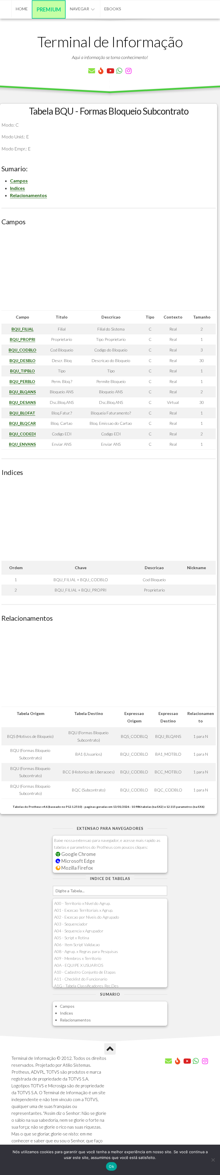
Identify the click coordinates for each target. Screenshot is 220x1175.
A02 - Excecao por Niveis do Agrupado (86, 917)
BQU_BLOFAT (22, 412)
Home (22, 8)
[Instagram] (128, 70)
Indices (17, 188)
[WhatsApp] (119, 70)
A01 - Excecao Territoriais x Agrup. (83, 910)
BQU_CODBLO (22, 349)
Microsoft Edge (77, 861)
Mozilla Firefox (76, 868)
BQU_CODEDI (22, 433)
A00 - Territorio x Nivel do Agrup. (82, 903)
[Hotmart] (100, 70)
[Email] (91, 70)
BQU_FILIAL (22, 329)
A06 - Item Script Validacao (77, 944)
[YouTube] (110, 70)
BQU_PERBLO (22, 381)
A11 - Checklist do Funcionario (80, 978)
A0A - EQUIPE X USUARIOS (78, 965)
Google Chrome (78, 854)
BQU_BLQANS (22, 391)
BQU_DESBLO (22, 360)
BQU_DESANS (22, 402)
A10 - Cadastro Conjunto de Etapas (85, 972)
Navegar (79, 8)
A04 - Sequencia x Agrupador (78, 930)
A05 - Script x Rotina (71, 937)
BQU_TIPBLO (22, 370)
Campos (19, 180)
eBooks (112, 8)
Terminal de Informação (110, 41)
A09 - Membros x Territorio (77, 958)
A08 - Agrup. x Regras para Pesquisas (86, 951)
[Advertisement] (108, 270)
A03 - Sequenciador (71, 923)
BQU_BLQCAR (22, 423)
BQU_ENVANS (22, 444)
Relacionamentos (28, 195)
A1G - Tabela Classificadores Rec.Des (86, 985)
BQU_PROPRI (22, 339)
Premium (49, 9)
